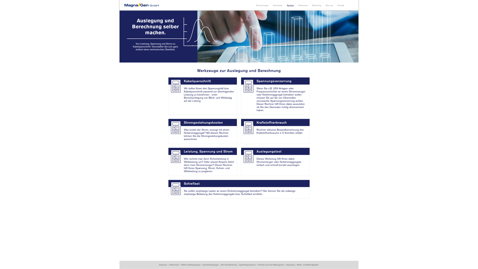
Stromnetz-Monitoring (229, 265)
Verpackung (290, 265)
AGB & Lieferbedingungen (190, 265)
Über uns (329, 6)
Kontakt (341, 6)
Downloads (277, 6)
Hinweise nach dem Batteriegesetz (271, 265)
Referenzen (303, 6)
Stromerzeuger (262, 6)
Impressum (163, 265)
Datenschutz (174, 265)
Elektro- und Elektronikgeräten (308, 265)
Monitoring (316, 6)
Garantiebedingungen (211, 265)
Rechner (290, 6)
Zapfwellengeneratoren (247, 265)
